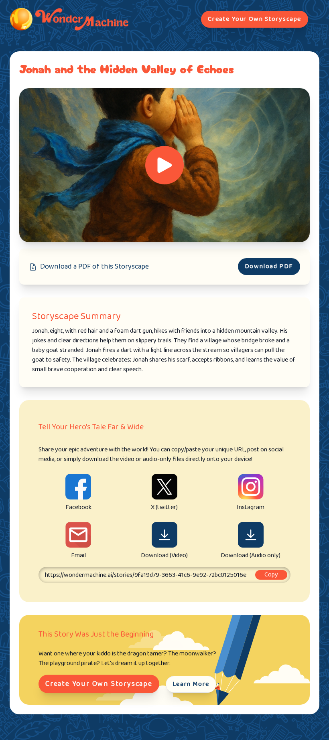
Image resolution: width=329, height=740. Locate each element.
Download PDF (269, 266)
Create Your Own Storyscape (254, 19)
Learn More (191, 684)
